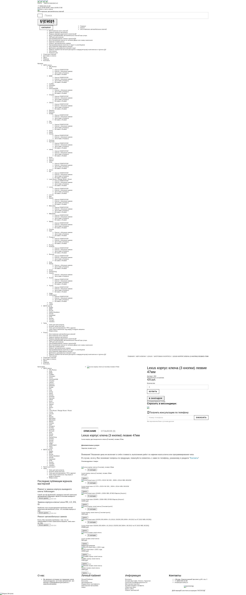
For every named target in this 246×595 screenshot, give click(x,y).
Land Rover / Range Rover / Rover (60, 179)
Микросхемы (53, 331)
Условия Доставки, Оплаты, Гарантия (137, 581)
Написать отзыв (159, 401)
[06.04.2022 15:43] (52, 513)
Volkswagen (53, 295)
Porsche (51, 246)
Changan (52, 85)
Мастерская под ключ (132, 584)
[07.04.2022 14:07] (52, 498)
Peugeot (52, 237)
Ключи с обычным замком (63, 71)
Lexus (51, 187)
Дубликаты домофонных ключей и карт (62, 48)
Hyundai (51, 141)
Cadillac (51, 84)
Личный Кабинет (87, 579)
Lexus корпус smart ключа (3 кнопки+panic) (95, 512)
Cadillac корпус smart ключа (90, 558)
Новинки (46, 59)
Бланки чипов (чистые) (56, 326)
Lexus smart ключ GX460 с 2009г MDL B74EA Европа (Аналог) (102, 499)
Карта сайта (129, 588)
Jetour (51, 170)
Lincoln (51, 195)
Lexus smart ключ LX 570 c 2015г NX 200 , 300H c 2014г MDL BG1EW (105, 486)
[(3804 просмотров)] (55, 525)
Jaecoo (51, 159)
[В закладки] (90, 554)
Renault (51, 254)
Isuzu (51, 157)
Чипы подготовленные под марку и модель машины (67, 329)
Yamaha (51, 321)
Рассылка (84, 581)
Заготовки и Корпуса (62, 73)
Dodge (51, 113)
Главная (83, 26)
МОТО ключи (47, 306)
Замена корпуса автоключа (58, 32)
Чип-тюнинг (53, 51)
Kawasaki (52, 315)
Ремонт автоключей (132, 590)
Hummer (51, 140)
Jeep (50, 162)
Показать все (53, 52)
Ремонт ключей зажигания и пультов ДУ (62, 34)
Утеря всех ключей (49, 54)
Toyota (51, 285)
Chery (51, 87)
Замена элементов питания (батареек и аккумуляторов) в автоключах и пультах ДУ (77, 49)
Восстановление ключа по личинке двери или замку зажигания (71, 40)
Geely (51, 131)
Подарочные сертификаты (90, 584)
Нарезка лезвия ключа (56, 42)
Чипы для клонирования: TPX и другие (62, 328)
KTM (50, 317)
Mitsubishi (52, 213)
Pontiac (51, 245)
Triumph (51, 320)
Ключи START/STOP (61, 70)
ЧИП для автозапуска (56, 37)
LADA (51, 304)
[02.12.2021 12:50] (52, 525)
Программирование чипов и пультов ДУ (62, 38)
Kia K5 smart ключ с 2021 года (91, 549)
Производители (86, 582)
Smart (51, 270)
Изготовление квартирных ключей (60, 46)
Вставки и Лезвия (61, 74)
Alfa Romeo (53, 66)
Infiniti (51, 149)
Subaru (51, 273)
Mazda (51, 198)
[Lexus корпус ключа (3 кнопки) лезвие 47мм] (115, 367)
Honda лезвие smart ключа (90, 568)
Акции (83, 587)
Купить (153, 391)
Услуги (82, 27)
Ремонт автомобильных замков (60, 43)
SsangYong (53, 271)
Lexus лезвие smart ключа (90, 538)
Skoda (51, 263)
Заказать (201, 417)
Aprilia (51, 307)
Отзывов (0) (108, 431)
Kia (50, 171)
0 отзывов (150, 401)
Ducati (51, 310)
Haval (51, 132)
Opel (50, 231)
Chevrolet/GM (53, 88)
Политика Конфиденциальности (136, 582)
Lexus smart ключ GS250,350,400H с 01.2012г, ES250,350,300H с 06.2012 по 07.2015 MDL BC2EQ (115, 525)
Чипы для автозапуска (56, 324)
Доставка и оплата (49, 56)
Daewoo (51, 110)
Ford (50, 123)
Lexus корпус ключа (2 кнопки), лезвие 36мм (96, 473)
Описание (90, 431)
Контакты (46, 60)
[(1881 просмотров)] (55, 513)
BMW (50, 76)
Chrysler (51, 95)
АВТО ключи (47, 65)
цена (94, 448)
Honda (51, 134)
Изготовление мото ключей (58, 31)
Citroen (51, 102)
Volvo (51, 303)
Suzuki (51, 278)
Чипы (45, 323)
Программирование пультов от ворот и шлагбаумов (67, 45)
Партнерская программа (89, 585)
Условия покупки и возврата (134, 585)
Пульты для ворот (49, 467)
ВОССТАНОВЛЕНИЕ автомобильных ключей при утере (68, 35)
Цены (45, 57)
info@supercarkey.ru (181, 582)
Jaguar (51, 160)
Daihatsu (52, 112)
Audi (50, 68)
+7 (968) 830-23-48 (44, 6)
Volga (51, 293)
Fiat (50, 121)
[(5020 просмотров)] (55, 498)
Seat (50, 262)
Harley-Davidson (54, 312)
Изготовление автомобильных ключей (93, 29)
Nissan (51, 221)
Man (50, 196)
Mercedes (52, 206)
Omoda (51, 229)
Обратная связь (130, 587)
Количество (151, 383)
